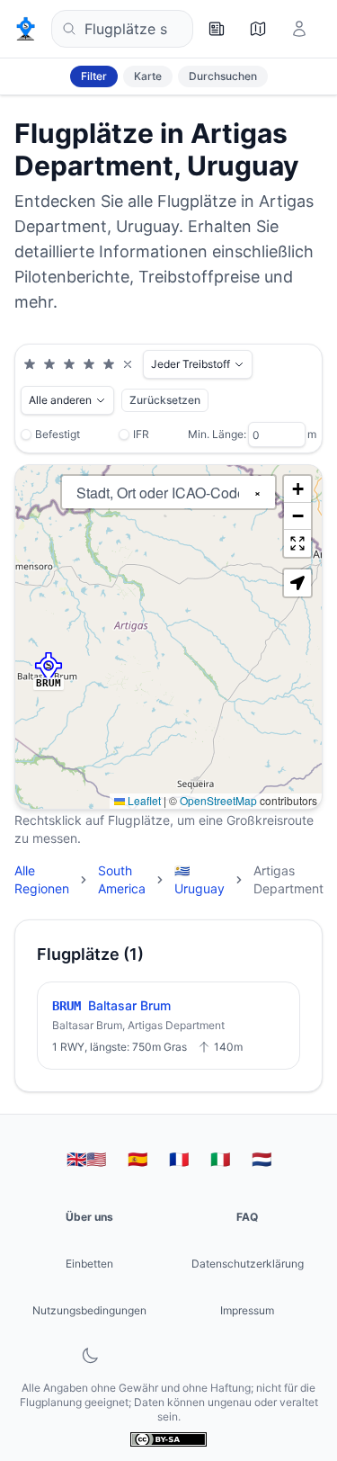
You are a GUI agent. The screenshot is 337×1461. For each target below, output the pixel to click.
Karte (148, 76)
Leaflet (143, 800)
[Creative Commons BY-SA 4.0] (168, 1439)
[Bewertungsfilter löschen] (128, 364)
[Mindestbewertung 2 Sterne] (49, 364)
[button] (48, 666)
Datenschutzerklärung (247, 1263)
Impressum (247, 1310)
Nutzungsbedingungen (89, 1310)
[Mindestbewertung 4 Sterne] (89, 364)
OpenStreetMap (218, 800)
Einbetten (89, 1263)
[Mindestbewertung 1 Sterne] (30, 364)
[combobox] (122, 29)
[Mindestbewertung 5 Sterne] (109, 364)
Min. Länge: (217, 434)
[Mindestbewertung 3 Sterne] (69, 364)
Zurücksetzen (164, 400)
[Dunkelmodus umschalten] (90, 1356)
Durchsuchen (223, 76)
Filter (94, 76)
